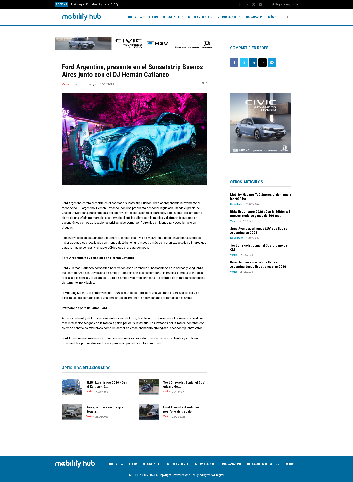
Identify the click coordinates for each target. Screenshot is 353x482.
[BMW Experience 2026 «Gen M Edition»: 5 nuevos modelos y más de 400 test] (72, 387)
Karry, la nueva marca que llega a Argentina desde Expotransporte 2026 (258, 264)
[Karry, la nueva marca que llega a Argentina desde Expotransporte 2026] (72, 412)
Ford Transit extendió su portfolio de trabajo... (181, 409)
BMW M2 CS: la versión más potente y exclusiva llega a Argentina (106, 4)
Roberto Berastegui (85, 84)
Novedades (236, 204)
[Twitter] (254, 5)
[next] (190, 4)
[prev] (183, 4)
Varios (65, 84)
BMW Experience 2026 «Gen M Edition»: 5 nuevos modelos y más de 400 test (260, 214)
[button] (288, 16)
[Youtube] (260, 5)
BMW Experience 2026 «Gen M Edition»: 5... (106, 384)
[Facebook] (234, 62)
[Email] (262, 62)
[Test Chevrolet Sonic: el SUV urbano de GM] (149, 387)
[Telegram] (272, 62)
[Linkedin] (247, 5)
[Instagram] (240, 5)
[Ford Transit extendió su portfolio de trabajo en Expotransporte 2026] (149, 412)
